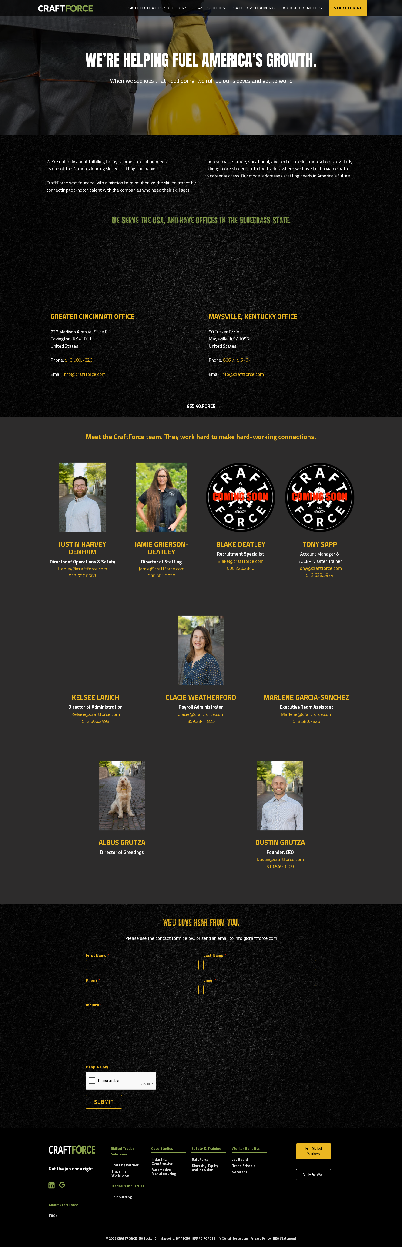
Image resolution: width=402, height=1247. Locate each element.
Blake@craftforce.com (241, 561)
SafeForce (200, 1159)
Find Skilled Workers (313, 1151)
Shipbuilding (121, 1197)
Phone (93, 980)
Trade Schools (243, 1166)
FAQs (53, 1216)
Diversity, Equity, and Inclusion (206, 1168)
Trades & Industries (127, 1186)
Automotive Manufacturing (164, 1172)
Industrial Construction (162, 1161)
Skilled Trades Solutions (158, 8)
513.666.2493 (95, 721)
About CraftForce (63, 1204)
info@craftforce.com (84, 374)
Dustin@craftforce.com (280, 859)
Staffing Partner (125, 1165)
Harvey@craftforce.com (82, 568)
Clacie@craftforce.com (201, 714)
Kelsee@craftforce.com (95, 714)
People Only (97, 1067)
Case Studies (210, 8)
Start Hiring (348, 8)
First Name (97, 955)
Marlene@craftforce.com (306, 714)
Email (209, 980)
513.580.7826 (78, 359)
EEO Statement (284, 1238)
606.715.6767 (237, 359)
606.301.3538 (161, 575)
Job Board (240, 1159)
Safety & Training (254, 8)
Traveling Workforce (120, 1173)
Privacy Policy (260, 1238)
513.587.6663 (82, 575)
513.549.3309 (280, 866)
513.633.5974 (319, 575)
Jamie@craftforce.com (161, 568)
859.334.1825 (201, 721)
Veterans (239, 1172)
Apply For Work (314, 1174)
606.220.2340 (240, 568)
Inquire (94, 1005)
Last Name (214, 955)
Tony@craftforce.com (320, 568)
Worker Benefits (302, 8)
